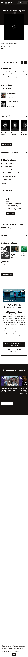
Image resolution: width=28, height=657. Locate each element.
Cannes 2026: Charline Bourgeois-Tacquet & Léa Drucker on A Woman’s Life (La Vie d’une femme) (9, 391)
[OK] (14, 654)
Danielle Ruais (3, 133)
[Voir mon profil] (25, 2)
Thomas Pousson (13, 43)
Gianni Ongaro (13, 133)
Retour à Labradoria (14, 255)
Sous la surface (23, 254)
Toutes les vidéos (7, 403)
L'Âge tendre (10, 312)
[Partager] (22, 62)
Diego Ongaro (5, 43)
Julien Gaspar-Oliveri (15, 313)
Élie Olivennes (24, 133)
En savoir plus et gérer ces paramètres (10, 651)
